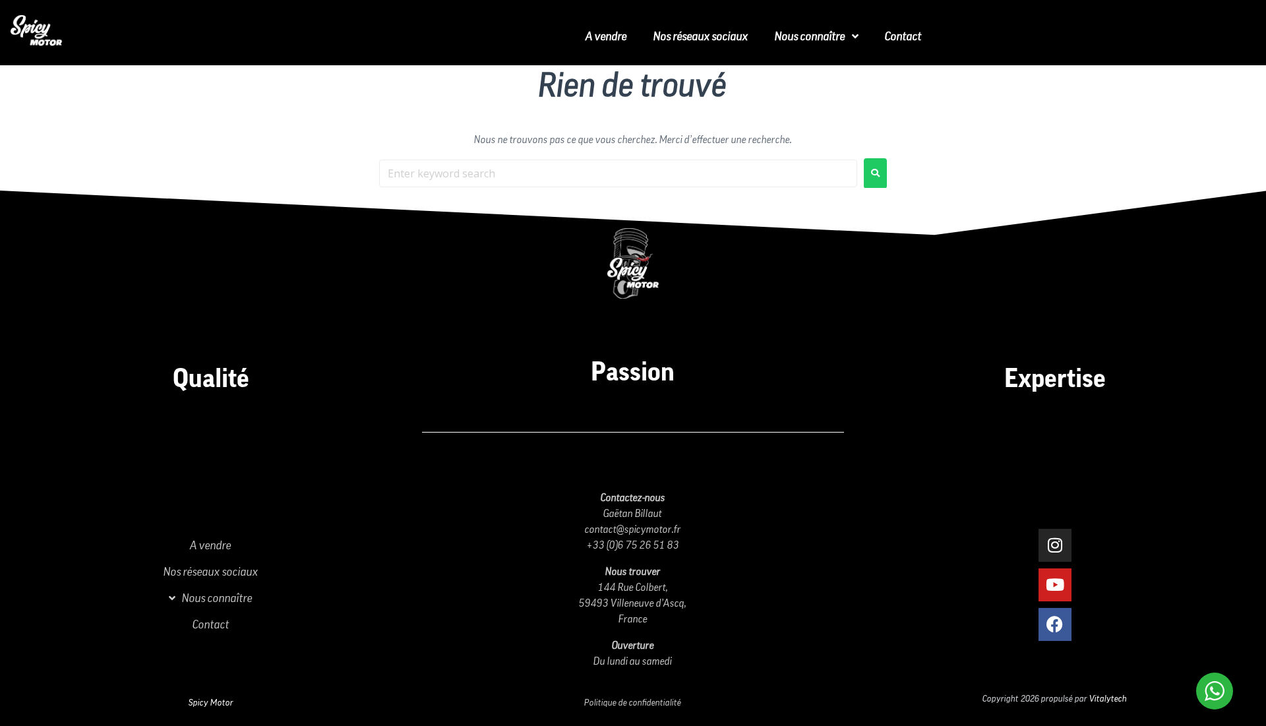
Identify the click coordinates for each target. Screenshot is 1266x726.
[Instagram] (1055, 545)
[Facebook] (1055, 624)
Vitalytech (1108, 699)
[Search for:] (618, 173)
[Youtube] (1055, 584)
